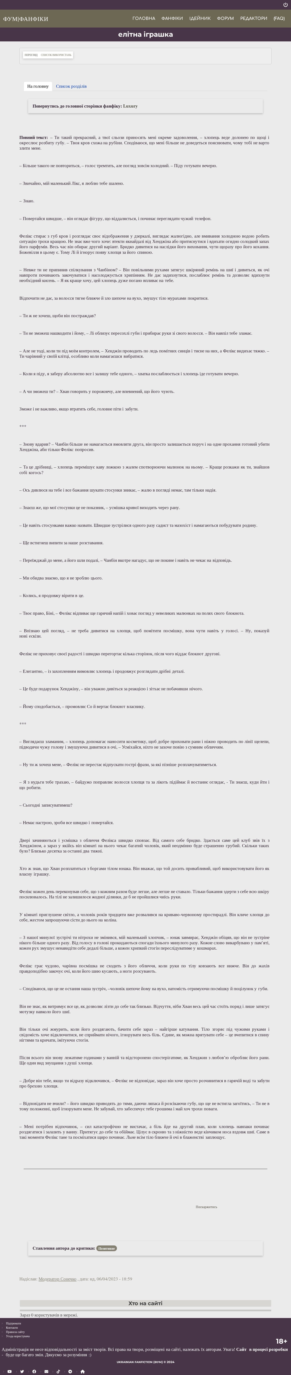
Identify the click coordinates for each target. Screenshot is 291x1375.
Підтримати (13, 1323)
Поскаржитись (206, 1206)
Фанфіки (172, 18)
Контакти (12, 1327)
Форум (225, 18)
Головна (144, 18)
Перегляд (32, 55)
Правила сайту (15, 1332)
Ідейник (200, 18)
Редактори (253, 18)
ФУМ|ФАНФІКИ (25, 19)
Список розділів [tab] (71, 86)
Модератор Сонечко (57, 1279)
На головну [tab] (38, 86)
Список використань (56, 55)
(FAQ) (279, 18)
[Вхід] (285, 4)
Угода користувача (18, 1336)
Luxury (130, 106)
